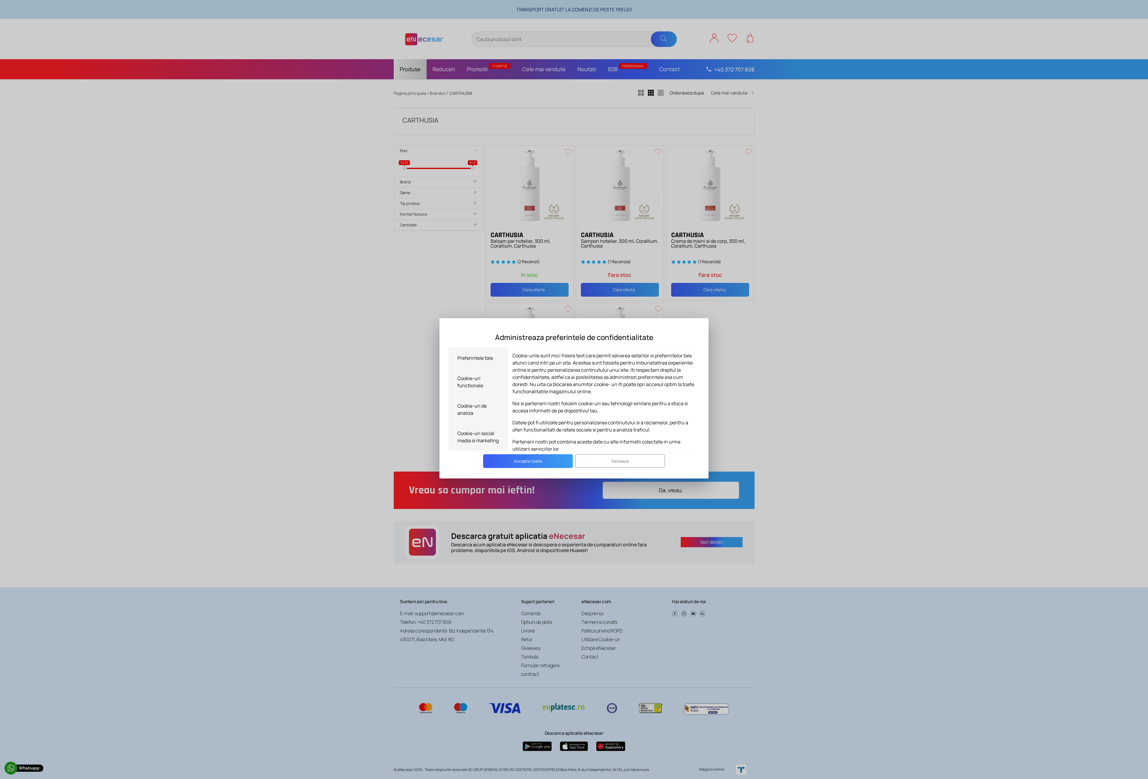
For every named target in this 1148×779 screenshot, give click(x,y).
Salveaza (620, 461)
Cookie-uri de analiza (472, 409)
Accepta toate (528, 461)
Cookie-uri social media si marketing (478, 437)
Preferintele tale (475, 358)
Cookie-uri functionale (470, 382)
